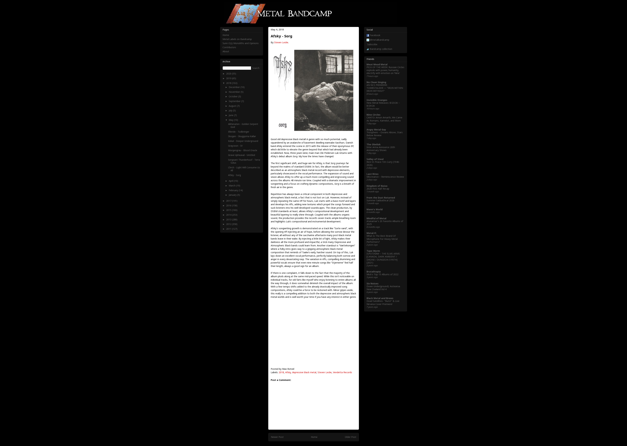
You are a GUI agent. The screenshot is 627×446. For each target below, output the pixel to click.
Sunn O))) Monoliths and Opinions (241, 43)
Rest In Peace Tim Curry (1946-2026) (383, 163)
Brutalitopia (374, 271)
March (232, 185)
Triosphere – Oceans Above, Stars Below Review (385, 134)
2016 (229, 205)
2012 (229, 224)
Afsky (288, 372)
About (226, 51)
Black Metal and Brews (380, 298)
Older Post (350, 436)
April (231, 180)
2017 (229, 200)
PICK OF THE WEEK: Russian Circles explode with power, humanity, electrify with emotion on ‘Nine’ (385, 70)
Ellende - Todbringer (238, 131)
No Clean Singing (376, 82)
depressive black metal (304, 372)
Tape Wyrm (373, 250)
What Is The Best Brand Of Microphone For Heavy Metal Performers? (382, 238)
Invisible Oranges (377, 100)
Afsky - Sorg (234, 175)
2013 (229, 219)
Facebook (375, 35)
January (233, 194)
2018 (281, 372)
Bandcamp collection (381, 48)
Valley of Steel (375, 159)
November (235, 91)
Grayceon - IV (235, 145)
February (234, 190)
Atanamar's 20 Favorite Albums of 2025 (385, 223)
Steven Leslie (281, 42)
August (233, 105)
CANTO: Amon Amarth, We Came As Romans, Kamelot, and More (384, 119)
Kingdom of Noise (377, 185)
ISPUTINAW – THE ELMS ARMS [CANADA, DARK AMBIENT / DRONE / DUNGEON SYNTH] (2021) (383, 258)
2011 (229, 228)
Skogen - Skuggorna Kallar (242, 136)
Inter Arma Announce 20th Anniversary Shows (381, 149)
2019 (229, 78)
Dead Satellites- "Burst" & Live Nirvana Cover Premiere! (383, 302)
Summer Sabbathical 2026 (380, 200)
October (233, 96)
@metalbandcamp (379, 39)
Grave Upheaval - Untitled (241, 155)
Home (314, 436)
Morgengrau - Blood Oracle (242, 150)
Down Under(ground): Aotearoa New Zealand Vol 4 (383, 288)
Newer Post (277, 436)
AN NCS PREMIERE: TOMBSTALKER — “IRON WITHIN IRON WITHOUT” (385, 87)
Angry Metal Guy (376, 129)
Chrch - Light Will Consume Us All (244, 169)
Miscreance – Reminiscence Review (385, 176)
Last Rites (372, 173)
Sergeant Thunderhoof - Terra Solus (244, 161)
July (231, 110)
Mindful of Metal (376, 218)
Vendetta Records (342, 372)
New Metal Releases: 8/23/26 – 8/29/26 (383, 104)
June (231, 115)
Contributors (229, 47)
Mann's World (375, 209)
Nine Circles (373, 114)
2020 (229, 73)
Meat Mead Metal (377, 64)
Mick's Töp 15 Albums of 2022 (382, 274)
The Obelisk (374, 144)
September (235, 101)
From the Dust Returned (381, 197)
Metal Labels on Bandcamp (237, 39)
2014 (229, 214)
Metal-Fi (371, 233)
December (235, 87)
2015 (229, 210)
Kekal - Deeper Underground (243, 141)
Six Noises (372, 283)
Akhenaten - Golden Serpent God (243, 125)
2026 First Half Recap (378, 188)
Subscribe (372, 44)
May (231, 119)
